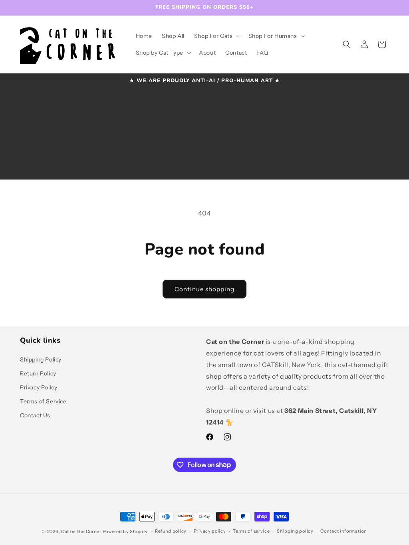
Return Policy (38, 373)
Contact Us (35, 415)
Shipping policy (295, 531)
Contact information (343, 531)
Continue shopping (204, 289)
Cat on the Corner (81, 531)
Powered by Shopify (125, 531)
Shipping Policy (41, 359)
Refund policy (171, 531)
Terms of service (251, 531)
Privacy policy (210, 531)
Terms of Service (43, 401)
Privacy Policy (38, 387)
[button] (216, 36)
